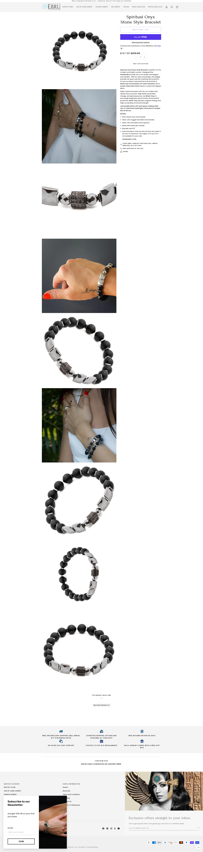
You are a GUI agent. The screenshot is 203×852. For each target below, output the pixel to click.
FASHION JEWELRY (10, 794)
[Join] (197, 828)
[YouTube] (119, 828)
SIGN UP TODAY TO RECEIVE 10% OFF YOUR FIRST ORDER (101, 764)
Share (125, 152)
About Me (66, 791)
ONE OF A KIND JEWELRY (12, 791)
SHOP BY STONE (9, 787)
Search (65, 787)
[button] (68, 7)
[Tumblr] (114, 828)
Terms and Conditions (71, 794)
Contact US (67, 801)
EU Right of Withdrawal (71, 805)
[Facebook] (103, 828)
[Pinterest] (107, 828)
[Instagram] (111, 828)
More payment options (141, 42)
